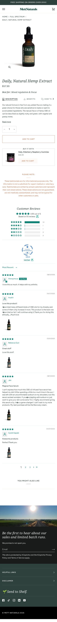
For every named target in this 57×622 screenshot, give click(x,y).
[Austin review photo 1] (8, 325)
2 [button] (25, 467)
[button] (16, 222)
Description (11, 99)
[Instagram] (14, 600)
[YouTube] (24, 600)
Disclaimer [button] (7, 581)
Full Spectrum (17, 17)
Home (5, 17)
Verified (27, 260)
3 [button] (29, 467)
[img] (7, 275)
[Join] (51, 549)
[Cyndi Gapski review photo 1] (8, 452)
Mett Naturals (11, 613)
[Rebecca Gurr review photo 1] (8, 362)
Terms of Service (17, 558)
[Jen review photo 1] (8, 415)
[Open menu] (6, 9)
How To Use (50, 99)
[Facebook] (3, 600)
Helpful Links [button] (9, 572)
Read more (6, 122)
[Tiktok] (8, 600)
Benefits (31, 99)
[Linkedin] (19, 600)
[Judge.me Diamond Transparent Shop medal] (27, 250)
